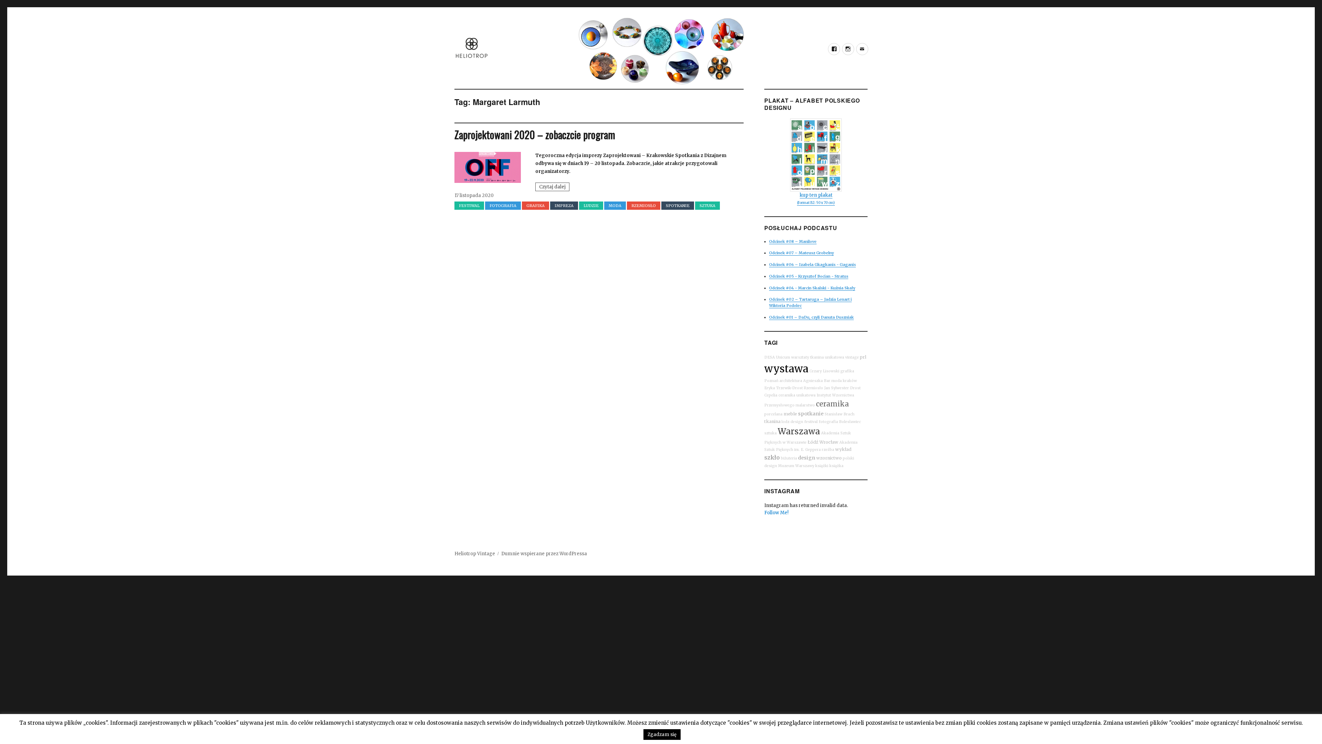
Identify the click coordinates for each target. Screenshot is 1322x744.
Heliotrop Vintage (474, 554)
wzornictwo (829, 458)
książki (821, 466)
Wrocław (828, 442)
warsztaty (800, 357)
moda (836, 381)
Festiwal (469, 205)
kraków (850, 381)
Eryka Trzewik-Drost (783, 388)
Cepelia (770, 395)
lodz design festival (799, 422)
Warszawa (799, 431)
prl (863, 357)
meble (790, 413)
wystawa (786, 368)
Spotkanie (678, 205)
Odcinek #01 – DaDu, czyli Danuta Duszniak (811, 317)
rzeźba (828, 449)
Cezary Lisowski (824, 371)
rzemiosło (643, 205)
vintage (852, 357)
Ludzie (591, 205)
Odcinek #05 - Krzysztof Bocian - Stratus (808, 276)
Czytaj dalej (554, 187)
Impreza (564, 205)
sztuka (707, 205)
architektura (790, 381)
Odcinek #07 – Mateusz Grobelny (801, 252)
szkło (772, 457)
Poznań (771, 381)
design (806, 458)
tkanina (772, 421)
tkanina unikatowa (827, 357)
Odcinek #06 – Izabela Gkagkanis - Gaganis (812, 264)
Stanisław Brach (839, 414)
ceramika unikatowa (797, 395)
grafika (535, 205)
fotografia (828, 422)
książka (836, 466)
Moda (615, 205)
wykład (843, 449)
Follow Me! (776, 513)
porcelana (773, 414)
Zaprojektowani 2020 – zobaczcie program (534, 134)
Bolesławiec (850, 422)
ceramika (832, 404)
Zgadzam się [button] (662, 734)
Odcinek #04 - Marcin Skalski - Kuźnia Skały (812, 288)
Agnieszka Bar (816, 381)
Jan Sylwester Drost (842, 388)
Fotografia (503, 205)
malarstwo (805, 405)
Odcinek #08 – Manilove (793, 241)
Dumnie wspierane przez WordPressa (544, 554)
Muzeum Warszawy (796, 466)
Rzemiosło (813, 388)
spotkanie (810, 414)
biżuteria (789, 458)
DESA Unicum (777, 357)
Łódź (813, 442)
